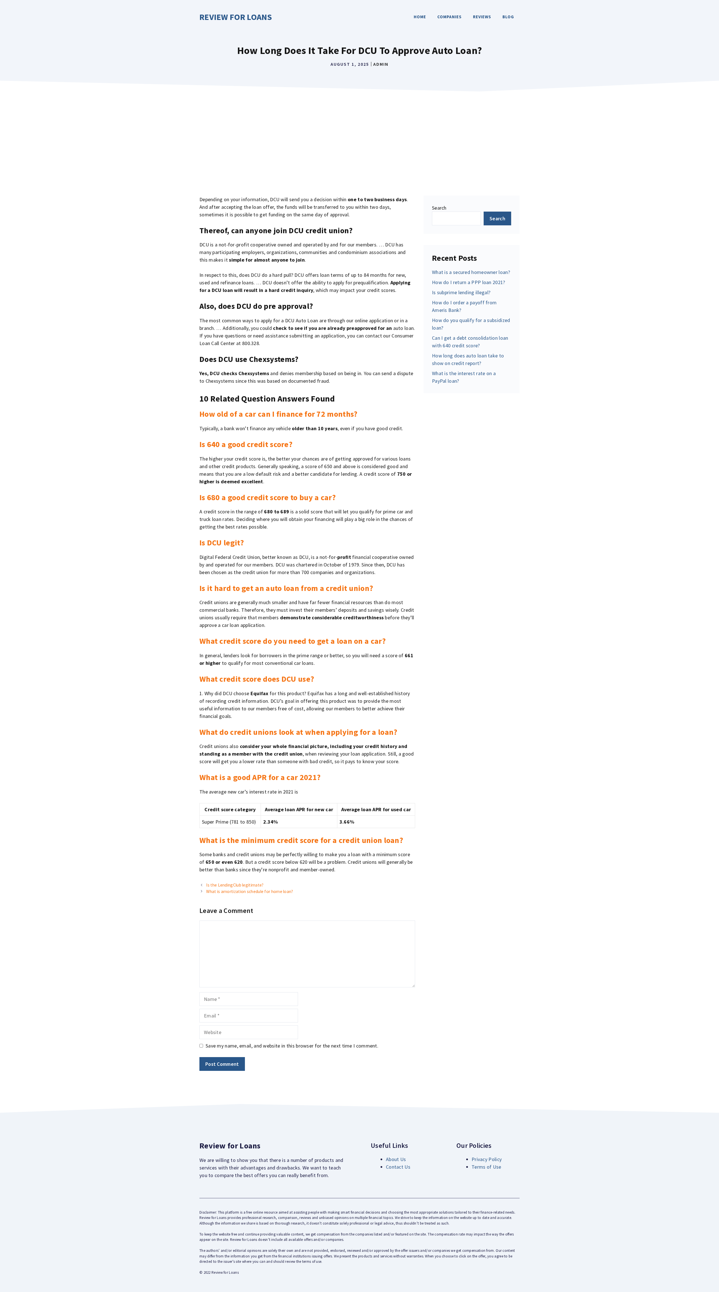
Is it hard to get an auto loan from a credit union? (286, 588)
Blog (508, 16)
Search (439, 208)
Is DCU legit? (221, 543)
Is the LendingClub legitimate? (234, 885)
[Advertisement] (359, 136)
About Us (396, 1159)
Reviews (482, 16)
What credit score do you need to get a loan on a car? (292, 641)
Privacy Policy (487, 1159)
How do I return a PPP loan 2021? (468, 282)
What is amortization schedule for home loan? (249, 891)
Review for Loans (235, 17)
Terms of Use (486, 1167)
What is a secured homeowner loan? (471, 272)
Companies (449, 16)
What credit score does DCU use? (256, 679)
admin (380, 64)
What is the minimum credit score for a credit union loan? (301, 840)
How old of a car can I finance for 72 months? (278, 414)
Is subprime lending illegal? (461, 292)
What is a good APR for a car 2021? (259, 777)
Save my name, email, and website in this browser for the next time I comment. (292, 1045)
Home (420, 16)
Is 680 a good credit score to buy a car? (267, 497)
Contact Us (398, 1167)
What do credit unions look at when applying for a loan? (298, 732)
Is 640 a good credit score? (245, 444)
